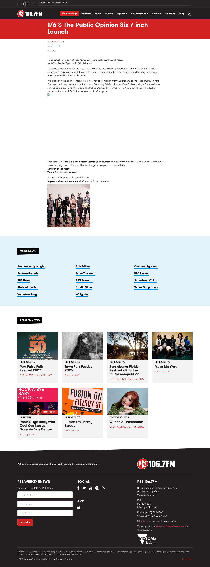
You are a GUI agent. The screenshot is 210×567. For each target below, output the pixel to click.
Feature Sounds (27, 273)
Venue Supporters (146, 287)
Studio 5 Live (84, 287)
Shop (181, 13)
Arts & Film (83, 266)
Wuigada (82, 294)
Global (53, 51)
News (108, 13)
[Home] (31, 13)
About (156, 13)
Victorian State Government (171, 526)
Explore (121, 13)
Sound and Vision (145, 280)
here (145, 521)
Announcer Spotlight (31, 266)
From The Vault (85, 273)
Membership (69, 13)
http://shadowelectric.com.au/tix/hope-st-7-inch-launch (78, 181)
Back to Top (187, 559)
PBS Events (141, 273)
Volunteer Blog (27, 294)
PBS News (23, 280)
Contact (170, 13)
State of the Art (27, 287)
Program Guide (90, 13)
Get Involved (139, 13)
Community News (146, 266)
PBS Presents (55, 41)
